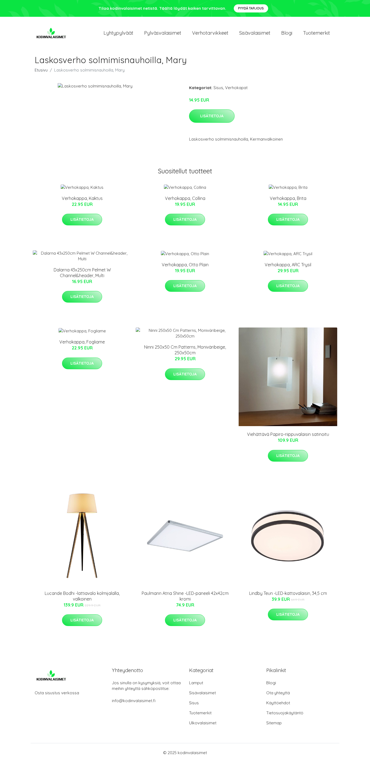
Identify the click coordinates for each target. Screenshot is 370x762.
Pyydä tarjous (251, 8)
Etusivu (41, 70)
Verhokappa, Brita (288, 198)
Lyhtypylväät (118, 33)
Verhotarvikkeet (210, 33)
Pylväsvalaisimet (162, 33)
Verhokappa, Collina (185, 198)
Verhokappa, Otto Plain (185, 264)
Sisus (218, 87)
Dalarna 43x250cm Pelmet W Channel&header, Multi (82, 272)
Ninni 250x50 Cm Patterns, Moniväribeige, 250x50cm (185, 349)
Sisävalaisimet (254, 33)
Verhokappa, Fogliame (82, 342)
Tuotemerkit (316, 33)
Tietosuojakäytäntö (284, 712)
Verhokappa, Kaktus (82, 198)
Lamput (196, 682)
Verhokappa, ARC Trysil (288, 264)
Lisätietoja (211, 116)
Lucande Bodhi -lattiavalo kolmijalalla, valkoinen (82, 596)
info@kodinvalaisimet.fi (133, 700)
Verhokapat (236, 87)
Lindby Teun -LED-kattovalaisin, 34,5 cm (288, 593)
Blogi (286, 33)
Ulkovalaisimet (202, 722)
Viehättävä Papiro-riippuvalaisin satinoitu (288, 434)
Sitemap (274, 722)
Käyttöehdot (278, 702)
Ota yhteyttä (278, 692)
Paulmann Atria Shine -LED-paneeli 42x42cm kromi (185, 596)
